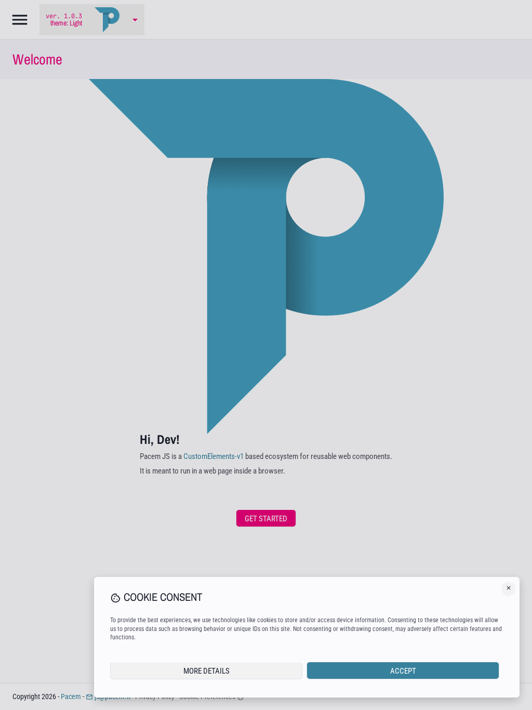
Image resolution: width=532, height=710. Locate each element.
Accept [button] (403, 671)
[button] (508, 588)
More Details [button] (206, 671)
